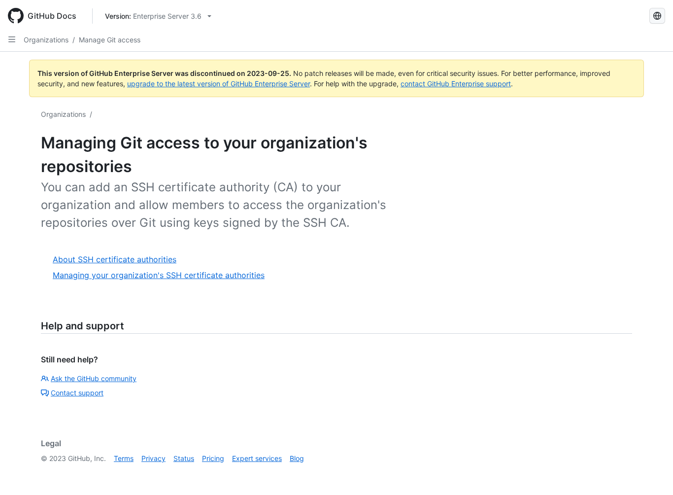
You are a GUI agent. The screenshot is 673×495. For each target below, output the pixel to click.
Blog (297, 458)
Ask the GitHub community (93, 378)
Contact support (77, 393)
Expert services (257, 458)
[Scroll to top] (651, 473)
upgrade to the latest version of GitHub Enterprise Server (218, 83)
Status (183, 458)
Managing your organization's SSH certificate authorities (159, 275)
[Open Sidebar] (12, 39)
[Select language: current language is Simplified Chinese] (657, 16)
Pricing (213, 458)
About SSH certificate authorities (114, 259)
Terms (124, 458)
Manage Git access (109, 39)
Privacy (153, 458)
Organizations (46, 39)
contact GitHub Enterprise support (456, 83)
